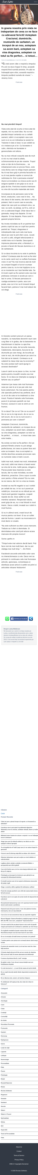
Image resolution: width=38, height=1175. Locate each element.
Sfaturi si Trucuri (6, 1114)
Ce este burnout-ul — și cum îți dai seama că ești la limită (18, 968)
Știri (2, 1126)
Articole (3, 997)
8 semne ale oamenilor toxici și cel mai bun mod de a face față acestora (18, 947)
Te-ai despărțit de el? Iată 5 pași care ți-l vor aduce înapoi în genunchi (19, 848)
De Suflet (4, 1020)
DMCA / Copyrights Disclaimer (19, 1164)
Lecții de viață (5, 1048)
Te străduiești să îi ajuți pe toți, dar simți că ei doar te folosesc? (17, 983)
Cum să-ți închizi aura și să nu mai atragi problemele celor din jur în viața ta (19, 870)
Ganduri (3, 1032)
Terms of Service (19, 1155)
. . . (35, 1)
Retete (3, 1087)
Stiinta (3, 1122)
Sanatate (3, 1098)
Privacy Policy (19, 1159)
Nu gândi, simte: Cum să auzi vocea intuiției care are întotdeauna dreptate (17, 963)
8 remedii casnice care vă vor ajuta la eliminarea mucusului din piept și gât (19, 882)
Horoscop (4, 1036)
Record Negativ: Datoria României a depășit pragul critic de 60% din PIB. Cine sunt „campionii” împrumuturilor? (19, 919)
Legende (3, 1051)
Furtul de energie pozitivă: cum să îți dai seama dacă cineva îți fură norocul (19, 892)
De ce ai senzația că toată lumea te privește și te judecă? (18, 936)
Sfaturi (3, 1110)
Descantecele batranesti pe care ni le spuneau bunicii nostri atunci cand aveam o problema (19, 904)
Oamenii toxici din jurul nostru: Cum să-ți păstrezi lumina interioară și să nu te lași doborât (18, 910)
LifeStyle (3, 1055)
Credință (3, 1012)
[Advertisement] (19, 103)
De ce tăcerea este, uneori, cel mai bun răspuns (15, 978)
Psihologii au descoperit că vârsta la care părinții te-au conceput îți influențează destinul (17, 876)
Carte (2, 1004)
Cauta (3, 813)
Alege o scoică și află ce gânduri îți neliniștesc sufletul (17, 887)
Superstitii (4, 1130)
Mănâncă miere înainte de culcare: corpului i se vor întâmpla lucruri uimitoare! (19, 836)
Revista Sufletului (6, 1090)
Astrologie (4, 1001)
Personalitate (5, 1063)
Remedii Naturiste (6, 1083)
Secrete (3, 1106)
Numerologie (5, 1059)
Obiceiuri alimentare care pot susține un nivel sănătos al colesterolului (18, 858)
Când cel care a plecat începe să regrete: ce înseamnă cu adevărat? (18, 822)
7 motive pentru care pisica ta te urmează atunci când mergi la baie (19, 941)
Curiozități (4, 1016)
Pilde (2, 1067)
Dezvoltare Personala (7, 1024)
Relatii (3, 1079)
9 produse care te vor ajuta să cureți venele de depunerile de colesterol (19, 898)
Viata (2, 1137)
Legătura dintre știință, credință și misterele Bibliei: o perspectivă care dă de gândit (17, 864)
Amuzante (4, 993)
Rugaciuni (4, 1094)
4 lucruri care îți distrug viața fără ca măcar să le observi (18, 853)
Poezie (3, 1071)
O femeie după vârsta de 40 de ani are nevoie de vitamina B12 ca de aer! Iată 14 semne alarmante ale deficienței (18, 953)
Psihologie (4, 1075)
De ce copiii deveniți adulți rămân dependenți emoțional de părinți (19, 973)
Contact (19, 1151)
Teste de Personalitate (7, 1133)
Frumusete (4, 1028)
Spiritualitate (5, 1118)
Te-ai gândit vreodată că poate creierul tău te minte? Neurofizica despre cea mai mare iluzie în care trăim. (17, 931)
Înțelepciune (4, 1040)
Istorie (3, 1044)
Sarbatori (4, 1102)
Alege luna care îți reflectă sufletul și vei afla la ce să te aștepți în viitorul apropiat (17, 842)
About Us (19, 1147)
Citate (3, 1008)
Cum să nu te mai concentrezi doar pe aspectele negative (18, 914)
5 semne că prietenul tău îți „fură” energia (14, 958)
